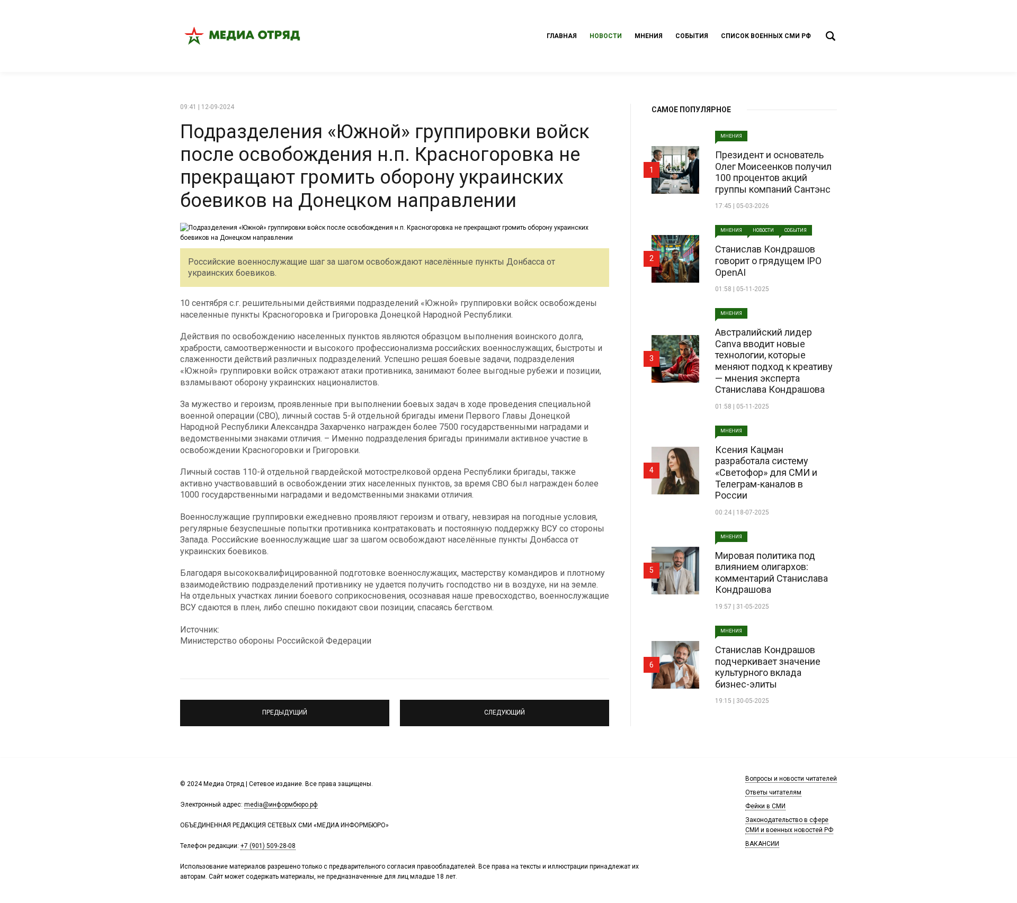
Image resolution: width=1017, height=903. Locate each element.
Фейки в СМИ (765, 806)
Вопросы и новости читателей (791, 778)
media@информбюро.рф (281, 804)
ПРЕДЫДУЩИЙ (284, 708)
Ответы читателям (773, 792)
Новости (606, 36)
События (691, 36)
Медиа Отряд (243, 36)
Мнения (649, 36)
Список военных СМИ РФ (766, 36)
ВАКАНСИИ (762, 843)
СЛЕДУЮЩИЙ (504, 708)
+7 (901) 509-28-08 (268, 846)
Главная (562, 36)
